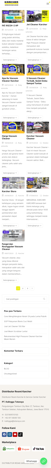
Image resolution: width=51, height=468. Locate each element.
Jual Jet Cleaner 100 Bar (14, 326)
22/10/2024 (33, 29)
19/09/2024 (9, 143)
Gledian (21, 30)
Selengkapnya (9, 60)
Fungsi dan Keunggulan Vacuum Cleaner (12, 246)
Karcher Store (9, 191)
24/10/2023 (33, 143)
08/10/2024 (9, 85)
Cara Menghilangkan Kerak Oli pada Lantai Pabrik (25, 316)
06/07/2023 (9, 253)
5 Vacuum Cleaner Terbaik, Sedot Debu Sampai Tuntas (37, 80)
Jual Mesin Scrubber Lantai (15, 331)
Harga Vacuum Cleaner (9, 137)
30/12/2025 (9, 30)
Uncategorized (10, 373)
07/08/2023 (33, 196)
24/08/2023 (9, 196)
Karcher (21, 196)
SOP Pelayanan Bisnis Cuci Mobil (18, 321)
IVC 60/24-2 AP (10, 25)
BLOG (6, 12)
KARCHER (32, 191)
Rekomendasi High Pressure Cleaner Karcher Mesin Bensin (23, 337)
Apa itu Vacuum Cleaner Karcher (10, 79)
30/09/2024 (34, 88)
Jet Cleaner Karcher (37, 24)
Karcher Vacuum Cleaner (35, 137)
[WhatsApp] (43, 461)
